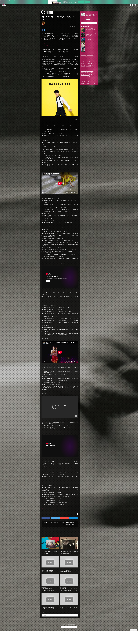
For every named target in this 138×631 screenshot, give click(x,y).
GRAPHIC (90, 70)
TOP (106, 5)
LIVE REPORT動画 (85, 83)
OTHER (93, 83)
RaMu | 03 (88, 47)
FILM (89, 61)
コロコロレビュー (85, 81)
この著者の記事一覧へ (73, 26)
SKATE (90, 63)
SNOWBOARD (90, 65)
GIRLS (110, 5)
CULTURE (122, 5)
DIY (83, 67)
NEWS (83, 56)
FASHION (117, 5)
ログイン (87, 1)
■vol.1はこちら (44, 43)
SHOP (126, 5)
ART (83, 61)
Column (47, 12)
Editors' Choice (85, 76)
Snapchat (135, 5)
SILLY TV (89, 56)
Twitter (133, 5)
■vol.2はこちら (45, 45)
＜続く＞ (43, 508)
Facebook (131, 5)
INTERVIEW (84, 72)
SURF (83, 65)
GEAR (83, 70)
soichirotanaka (49, 22)
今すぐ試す (81, 1)
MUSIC (114, 5)
